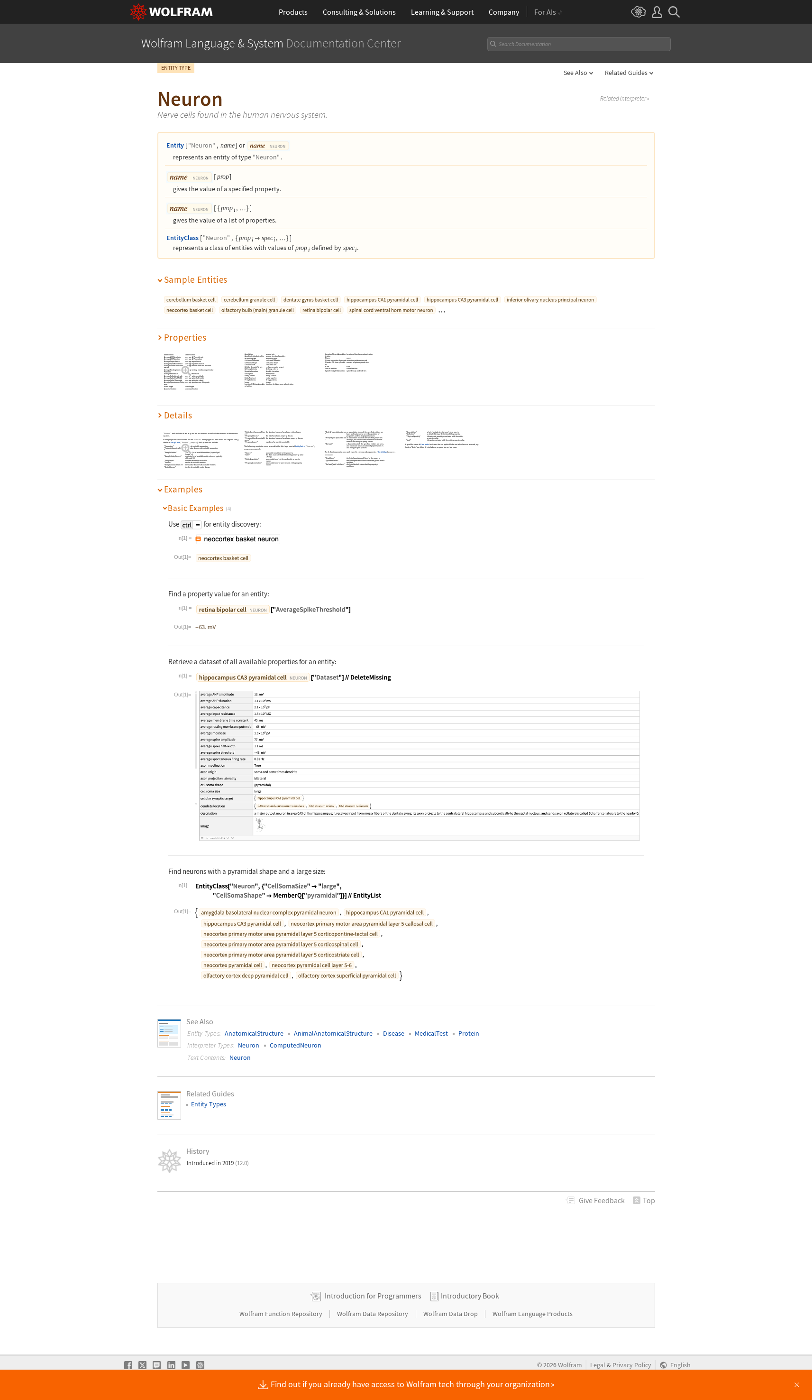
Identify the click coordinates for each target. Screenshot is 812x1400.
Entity (175, 145)
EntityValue (175, 442)
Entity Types (208, 1104)
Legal (597, 1365)
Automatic (424, 445)
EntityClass (182, 237)
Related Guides (626, 72)
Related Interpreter (624, 98)
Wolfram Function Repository (281, 1313)
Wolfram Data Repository (373, 1313)
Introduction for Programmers (373, 1295)
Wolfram (570, 1365)
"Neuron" (201, 145)
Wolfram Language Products (533, 1313)
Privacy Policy (631, 1365)
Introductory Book (470, 1295)
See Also (575, 72)
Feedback (602, 1200)
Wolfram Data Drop (451, 1313)
